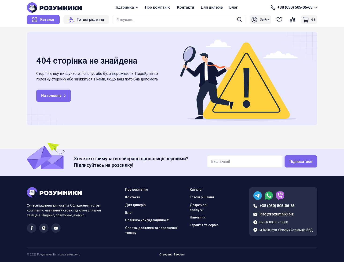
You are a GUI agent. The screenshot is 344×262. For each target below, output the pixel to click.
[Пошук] (239, 20)
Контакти (185, 7)
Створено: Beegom (172, 254)
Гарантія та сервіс (204, 225)
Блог (233, 7)
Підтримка (124, 7)
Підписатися (300, 161)
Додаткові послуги (198, 207)
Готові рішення (202, 197)
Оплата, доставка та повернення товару (151, 230)
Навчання (197, 217)
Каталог (196, 189)
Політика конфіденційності (147, 220)
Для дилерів (212, 7)
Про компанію (158, 7)
